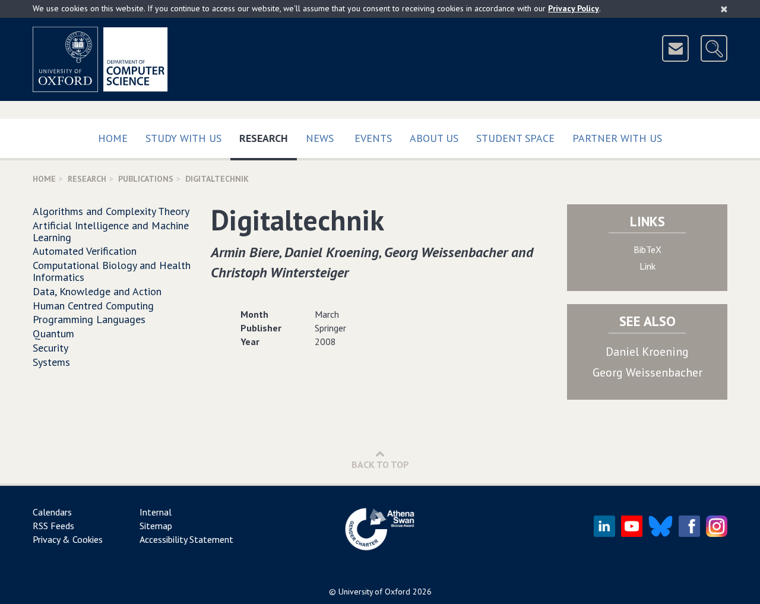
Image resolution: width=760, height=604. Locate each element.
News (320, 138)
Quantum (53, 333)
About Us (434, 138)
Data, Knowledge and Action (97, 291)
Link (647, 266)
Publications (145, 178)
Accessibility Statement (186, 539)
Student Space (515, 138)
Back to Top (380, 464)
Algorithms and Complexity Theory (111, 211)
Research (268, 138)
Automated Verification (85, 251)
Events (373, 138)
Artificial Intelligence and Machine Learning (111, 231)
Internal (156, 512)
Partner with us (617, 138)
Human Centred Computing (93, 305)
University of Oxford (374, 591)
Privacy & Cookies (68, 539)
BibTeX (647, 249)
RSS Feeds (53, 526)
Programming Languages (89, 319)
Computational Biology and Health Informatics (112, 271)
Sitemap (156, 526)
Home (113, 138)
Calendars (52, 512)
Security (50, 348)
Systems (51, 362)
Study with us (183, 138)
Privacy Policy (573, 8)
